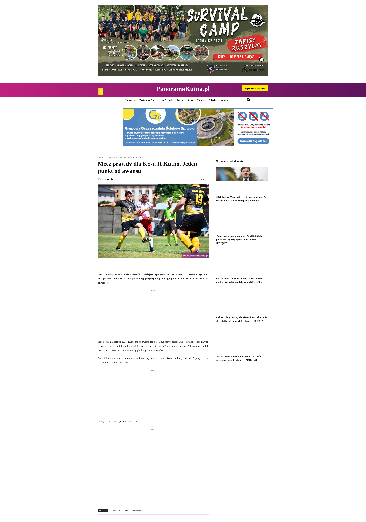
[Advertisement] (153, 315)
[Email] (120, 265)
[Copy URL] (127, 265)
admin (110, 179)
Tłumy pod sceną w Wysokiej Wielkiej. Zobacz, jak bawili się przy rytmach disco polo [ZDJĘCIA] (240, 240)
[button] (183, 40)
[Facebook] (100, 91)
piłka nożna (136, 511)
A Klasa (113, 511)
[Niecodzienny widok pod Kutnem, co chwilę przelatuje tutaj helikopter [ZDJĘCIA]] (242, 340)
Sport (100, 157)
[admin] (100, 179)
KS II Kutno (123, 511)
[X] (107, 265)
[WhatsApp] (114, 265)
